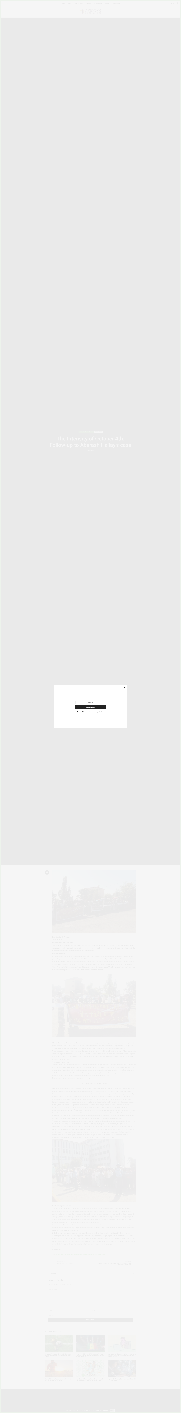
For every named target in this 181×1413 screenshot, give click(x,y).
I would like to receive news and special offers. (91, 711)
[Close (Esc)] (124, 688)
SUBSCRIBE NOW (90, 707)
